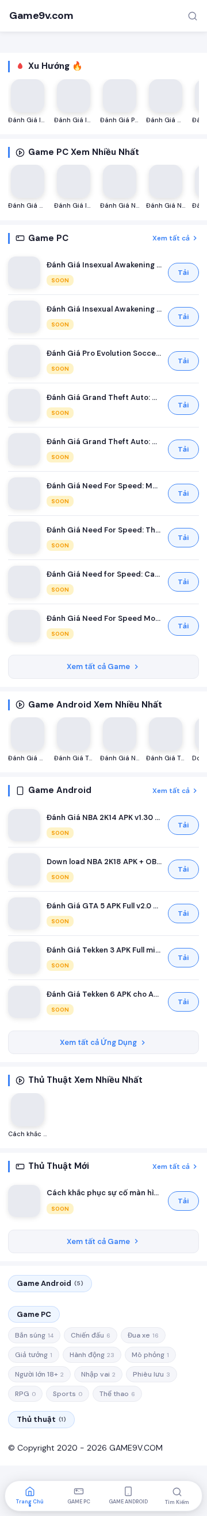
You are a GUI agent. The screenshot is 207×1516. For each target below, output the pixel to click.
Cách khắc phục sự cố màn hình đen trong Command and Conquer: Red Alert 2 (104, 1193)
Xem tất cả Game (98, 666)
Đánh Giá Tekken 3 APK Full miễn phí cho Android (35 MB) (104, 950)
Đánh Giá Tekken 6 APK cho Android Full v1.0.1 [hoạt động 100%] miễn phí (104, 994)
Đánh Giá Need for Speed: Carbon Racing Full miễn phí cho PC (104, 574)
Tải (183, 272)
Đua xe (143, 1335)
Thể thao (117, 1393)
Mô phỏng (150, 1354)
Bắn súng (34, 1335)
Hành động (92, 1354)
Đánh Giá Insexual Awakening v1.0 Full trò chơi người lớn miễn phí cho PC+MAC (104, 265)
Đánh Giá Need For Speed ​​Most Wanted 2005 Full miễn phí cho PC (104, 618)
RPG (25, 1393)
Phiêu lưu (151, 1374)
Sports (67, 1393)
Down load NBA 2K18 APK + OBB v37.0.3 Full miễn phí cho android (104, 861)
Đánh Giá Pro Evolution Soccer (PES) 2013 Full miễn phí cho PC (104, 353)
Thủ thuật (41, 1419)
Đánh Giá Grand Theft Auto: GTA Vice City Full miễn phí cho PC (104, 441)
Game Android (50, 1283)
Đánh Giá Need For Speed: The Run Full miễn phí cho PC (104, 530)
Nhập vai (98, 1374)
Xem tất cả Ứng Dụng (98, 1042)
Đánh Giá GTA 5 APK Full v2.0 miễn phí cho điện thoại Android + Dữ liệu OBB (104, 906)
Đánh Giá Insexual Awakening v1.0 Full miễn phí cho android (104, 309)
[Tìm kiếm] (192, 16)
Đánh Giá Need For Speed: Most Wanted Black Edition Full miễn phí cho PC (104, 486)
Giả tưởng (33, 1354)
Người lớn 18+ (39, 1374)
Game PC (34, 1314)
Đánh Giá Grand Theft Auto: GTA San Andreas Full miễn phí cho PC (104, 397)
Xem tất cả (171, 238)
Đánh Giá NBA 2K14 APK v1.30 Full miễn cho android (104, 817)
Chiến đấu (90, 1335)
